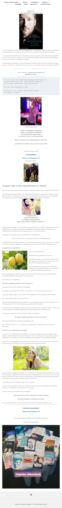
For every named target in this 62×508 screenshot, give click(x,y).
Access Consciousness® (11, 2)
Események (34, 2)
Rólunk (25, 2)
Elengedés (18, 4)
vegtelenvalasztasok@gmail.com (36, 72)
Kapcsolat (33, 4)
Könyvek (44, 2)
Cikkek (26, 4)
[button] (31, 494)
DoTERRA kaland (46, 4)
